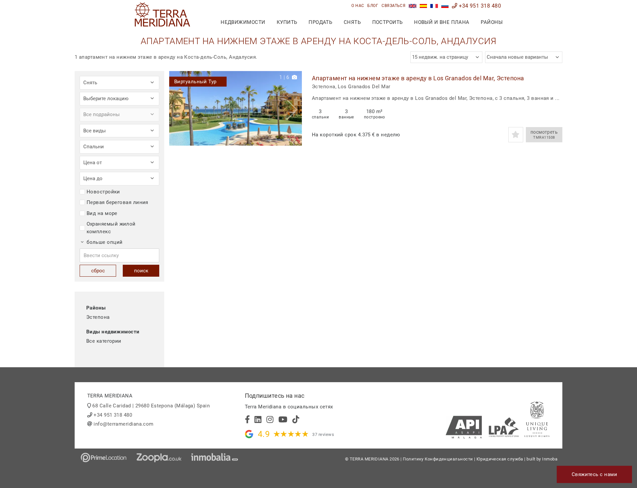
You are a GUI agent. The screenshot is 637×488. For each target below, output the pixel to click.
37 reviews (323, 434)
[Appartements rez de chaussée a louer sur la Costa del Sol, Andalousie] (434, 6)
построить (387, 22)
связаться (393, 5)
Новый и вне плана (441, 22)
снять (352, 22)
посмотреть (544, 134)
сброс (98, 271)
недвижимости (243, 22)
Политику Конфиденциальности (438, 458)
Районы (492, 22)
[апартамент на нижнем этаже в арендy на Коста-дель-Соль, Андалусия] (445, 6)
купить (287, 22)
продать (320, 22)
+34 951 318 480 (479, 6)
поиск (141, 271)
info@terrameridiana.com (123, 424)
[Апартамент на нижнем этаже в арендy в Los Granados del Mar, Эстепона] (235, 108)
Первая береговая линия (117, 202)
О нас (357, 5)
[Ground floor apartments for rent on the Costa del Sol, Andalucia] (412, 6)
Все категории (103, 341)
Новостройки (103, 192)
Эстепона (98, 317)
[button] (294, 108)
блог (372, 5)
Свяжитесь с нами (594, 474)
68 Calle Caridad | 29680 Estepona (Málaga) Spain (151, 406)
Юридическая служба (499, 458)
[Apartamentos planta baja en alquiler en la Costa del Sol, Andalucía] (423, 6)
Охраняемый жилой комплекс (111, 228)
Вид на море (102, 213)
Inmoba (549, 458)
